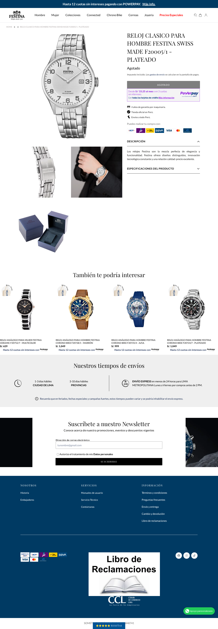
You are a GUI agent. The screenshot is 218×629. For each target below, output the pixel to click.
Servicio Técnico (89, 499)
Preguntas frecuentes (153, 499)
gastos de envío (157, 74)
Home (9, 27)
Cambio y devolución (153, 513)
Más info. (149, 4)
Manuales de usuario (92, 492)
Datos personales (103, 454)
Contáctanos (87, 506)
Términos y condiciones (154, 492)
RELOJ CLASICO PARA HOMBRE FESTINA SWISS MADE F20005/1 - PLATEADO (54, 27)
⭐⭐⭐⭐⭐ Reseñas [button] (109, 625)
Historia (24, 492)
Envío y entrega (150, 506)
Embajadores (27, 499)
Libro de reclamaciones (154, 520)
